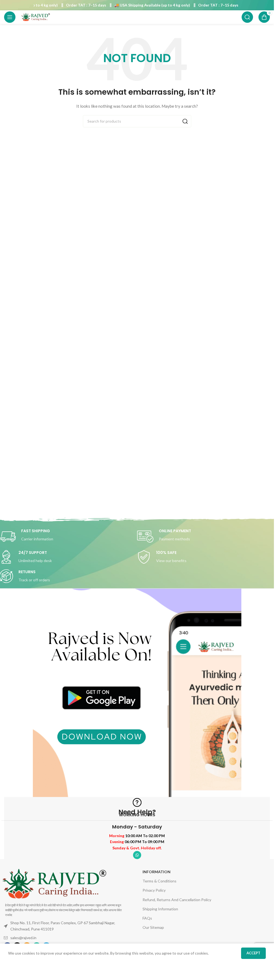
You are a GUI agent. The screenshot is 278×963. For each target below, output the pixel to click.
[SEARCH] (185, 121)
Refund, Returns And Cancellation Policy (177, 899)
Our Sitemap (153, 927)
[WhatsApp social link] (137, 855)
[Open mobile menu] (9, 17)
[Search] (247, 17)
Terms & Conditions (159, 881)
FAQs (147, 918)
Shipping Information (160, 909)
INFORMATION (156, 871)
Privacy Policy (154, 890)
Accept (253, 953)
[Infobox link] (206, 536)
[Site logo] (35, 16)
